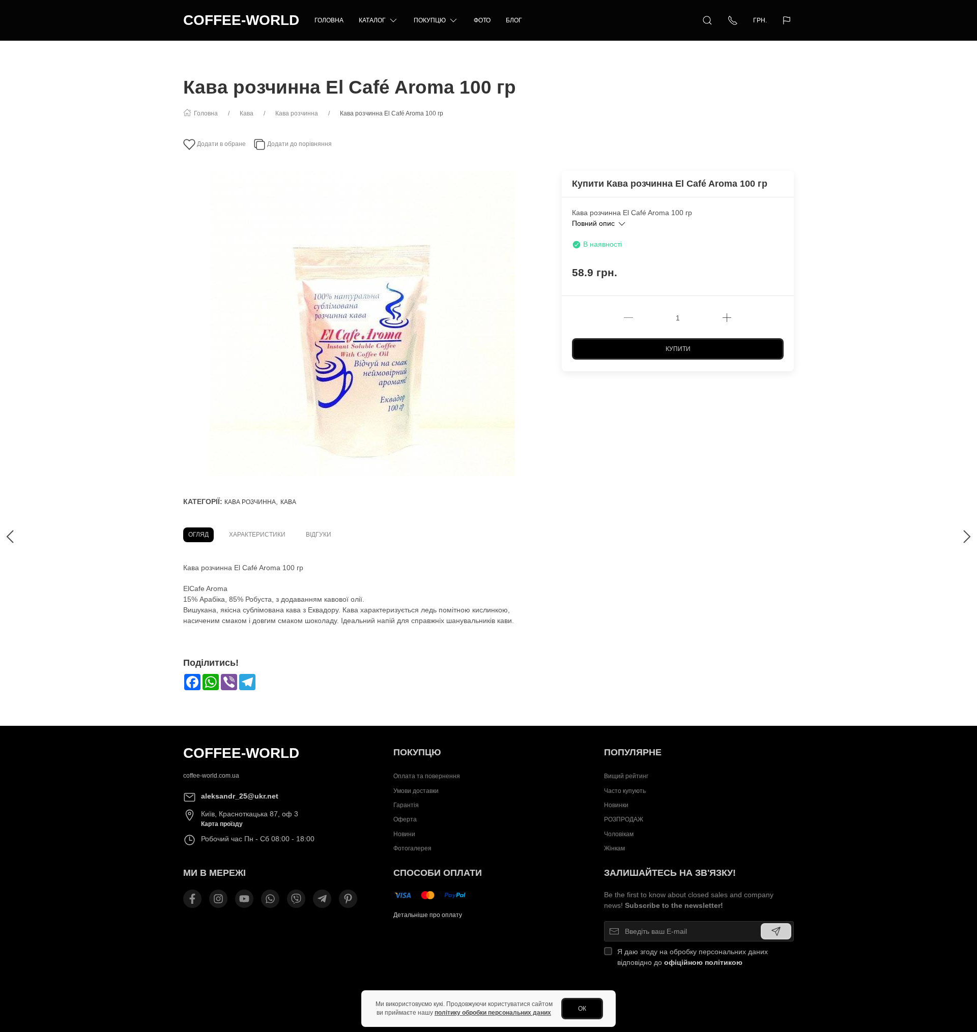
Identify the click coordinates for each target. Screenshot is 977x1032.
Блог (514, 20)
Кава (288, 502)
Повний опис (594, 223)
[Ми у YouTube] (244, 899)
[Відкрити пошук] (707, 20)
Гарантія (406, 805)
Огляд (198, 534)
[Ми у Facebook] (192, 899)
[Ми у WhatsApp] (270, 899)
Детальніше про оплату (427, 915)
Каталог (372, 20)
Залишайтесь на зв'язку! (670, 873)
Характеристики (257, 534)
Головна (328, 20)
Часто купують (625, 790)
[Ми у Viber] (296, 899)
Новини (404, 833)
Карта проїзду (222, 824)
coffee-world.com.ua (211, 775)
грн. (760, 20)
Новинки (616, 805)
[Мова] (787, 20)
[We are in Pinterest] (348, 899)
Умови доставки (416, 790)
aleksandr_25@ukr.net (239, 796)
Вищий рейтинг (626, 776)
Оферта (405, 819)
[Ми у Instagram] (218, 899)
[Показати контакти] (732, 20)
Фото (482, 20)
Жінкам (614, 848)
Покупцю (430, 20)
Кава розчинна (250, 502)
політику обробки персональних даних (493, 1012)
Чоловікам (619, 833)
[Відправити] (776, 931)
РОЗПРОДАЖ (623, 819)
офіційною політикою (703, 962)
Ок (582, 1008)
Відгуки (318, 534)
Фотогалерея (412, 848)
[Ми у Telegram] (322, 899)
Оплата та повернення (426, 776)
